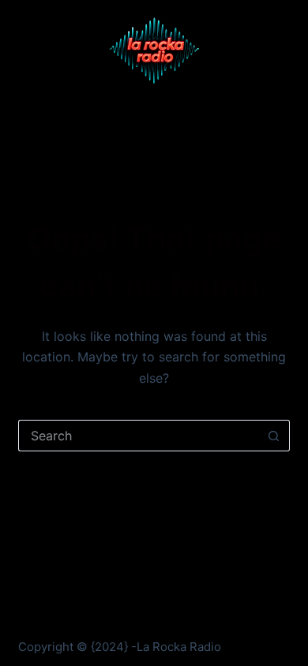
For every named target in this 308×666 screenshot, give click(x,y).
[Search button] (274, 435)
